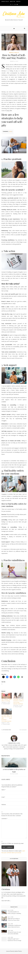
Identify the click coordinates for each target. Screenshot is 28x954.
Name (3, 789)
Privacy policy (5, 1)
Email (3, 797)
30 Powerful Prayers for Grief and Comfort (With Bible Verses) (14, 933)
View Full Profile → (6, 900)
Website (3, 804)
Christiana (5, 889)
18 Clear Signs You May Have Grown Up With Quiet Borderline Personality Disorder (6, 718)
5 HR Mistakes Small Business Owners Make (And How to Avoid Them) (14, 926)
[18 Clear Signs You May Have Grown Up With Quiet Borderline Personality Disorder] (6, 711)
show (10, 131)
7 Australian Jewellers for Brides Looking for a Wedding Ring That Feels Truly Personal (14, 912)
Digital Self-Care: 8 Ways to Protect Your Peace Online (14, 919)
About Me (12, 1)
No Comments (23, 729)
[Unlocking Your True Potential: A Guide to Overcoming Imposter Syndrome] (18, 696)
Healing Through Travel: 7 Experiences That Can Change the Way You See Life (14, 939)
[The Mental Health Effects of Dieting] (6, 696)
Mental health (14, 52)
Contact (18, 1)
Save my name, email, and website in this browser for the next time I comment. (11, 814)
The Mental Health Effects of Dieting (6, 700)
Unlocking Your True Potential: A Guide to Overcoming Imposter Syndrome (18, 701)
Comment (4, 818)
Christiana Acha (7, 729)
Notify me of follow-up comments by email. (12, 843)
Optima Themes (18, 951)
